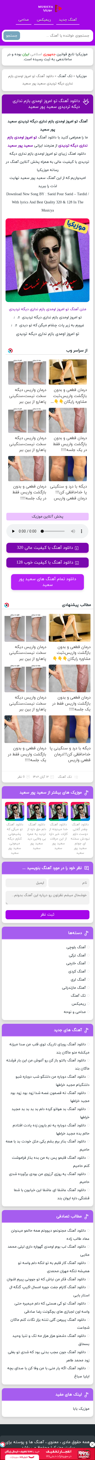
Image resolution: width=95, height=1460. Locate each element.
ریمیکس (44, 19)
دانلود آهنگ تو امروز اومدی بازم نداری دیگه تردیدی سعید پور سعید (46, 104)
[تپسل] (2, 1444)
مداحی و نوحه (75, 1012)
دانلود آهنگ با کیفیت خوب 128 (44, 562)
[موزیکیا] (48, 9)
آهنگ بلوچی (76, 947)
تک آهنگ (65, 76)
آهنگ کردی (77, 971)
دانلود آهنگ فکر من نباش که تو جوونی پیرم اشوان (46, 1279)
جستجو (11, 35)
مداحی (23, 19)
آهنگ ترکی (77, 955)
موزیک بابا (81, 1408)
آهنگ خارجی (76, 963)
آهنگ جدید (68, 19)
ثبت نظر (47, 914)
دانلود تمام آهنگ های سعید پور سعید (47, 582)
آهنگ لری (78, 979)
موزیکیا (81, 76)
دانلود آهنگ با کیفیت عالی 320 (45, 548)
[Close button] (92, 1444)
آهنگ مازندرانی (74, 987)
